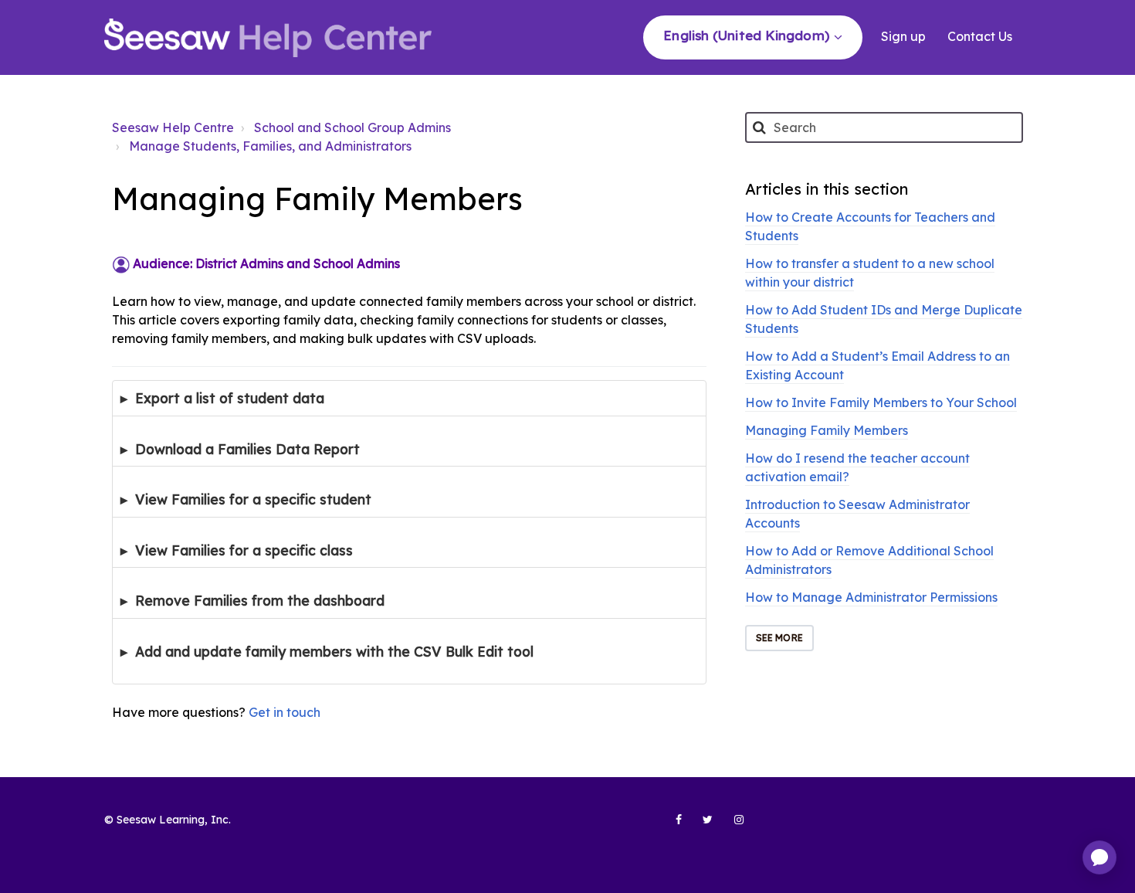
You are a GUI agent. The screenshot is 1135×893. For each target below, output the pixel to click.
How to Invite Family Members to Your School (881, 402)
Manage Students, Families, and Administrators (270, 146)
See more (779, 637)
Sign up (905, 36)
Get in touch (284, 712)
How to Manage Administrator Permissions (871, 597)
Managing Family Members (826, 430)
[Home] (268, 38)
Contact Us (979, 36)
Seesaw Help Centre (173, 127)
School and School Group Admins (352, 127)
